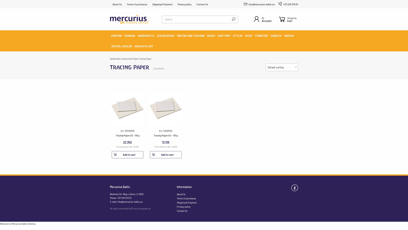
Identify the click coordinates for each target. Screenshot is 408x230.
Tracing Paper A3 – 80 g (127, 135)
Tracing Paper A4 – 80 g (166, 135)
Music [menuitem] (248, 35)
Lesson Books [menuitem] (166, 35)
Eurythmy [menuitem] (224, 35)
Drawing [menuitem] (129, 35)
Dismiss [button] (32, 223)
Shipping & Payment (162, 4)
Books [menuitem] (211, 35)
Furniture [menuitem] (261, 35)
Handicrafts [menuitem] (146, 35)
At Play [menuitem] (238, 35)
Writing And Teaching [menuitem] (191, 35)
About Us (117, 4)
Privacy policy (184, 4)
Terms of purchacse (137, 4)
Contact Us (202, 4)
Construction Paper (129, 58)
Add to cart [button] (129, 154)
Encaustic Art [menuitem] (144, 46)
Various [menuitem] (289, 35)
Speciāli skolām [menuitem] (121, 46)
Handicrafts (115, 58)
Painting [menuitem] (116, 35)
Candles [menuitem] (276, 35)
